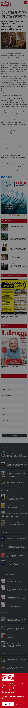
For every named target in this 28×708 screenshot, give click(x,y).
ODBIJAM (19, 704)
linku (12, 692)
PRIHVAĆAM (8, 704)
